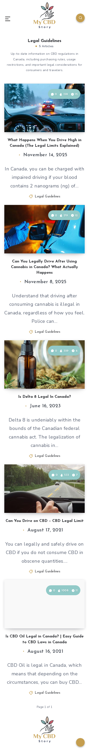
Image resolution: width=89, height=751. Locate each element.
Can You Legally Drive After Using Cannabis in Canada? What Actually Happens (44, 267)
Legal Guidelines (47, 196)
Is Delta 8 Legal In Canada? (44, 397)
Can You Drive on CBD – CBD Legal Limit (45, 521)
